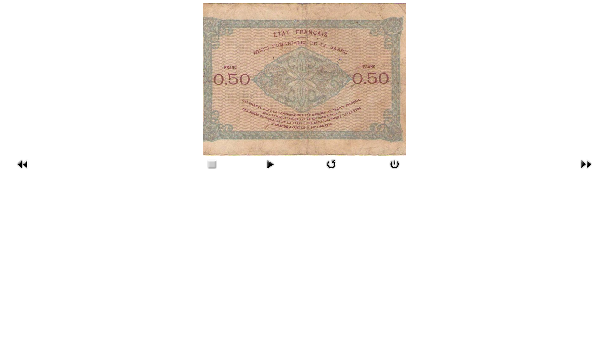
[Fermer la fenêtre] (394, 163)
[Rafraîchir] (331, 163)
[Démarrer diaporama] (270, 163)
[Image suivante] (586, 163)
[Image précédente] (22, 163)
